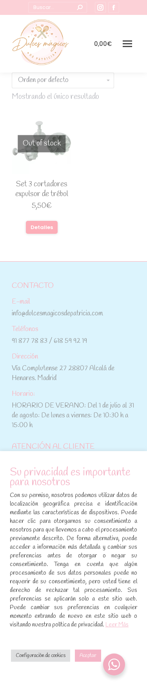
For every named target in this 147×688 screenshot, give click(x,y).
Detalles (42, 227)
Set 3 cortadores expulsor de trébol (41, 189)
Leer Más (117, 625)
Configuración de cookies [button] (40, 655)
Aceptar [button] (88, 655)
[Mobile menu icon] (127, 43)
